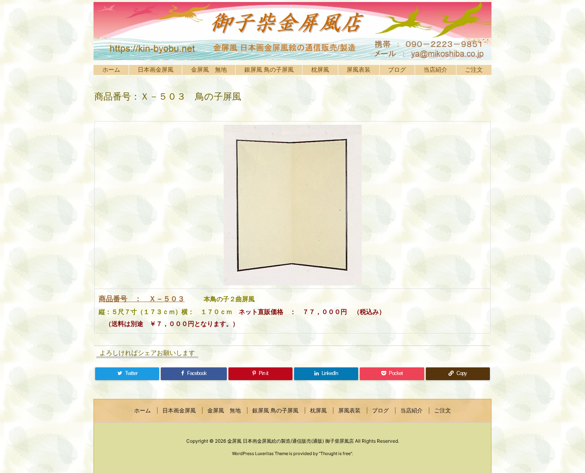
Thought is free (335, 453)
